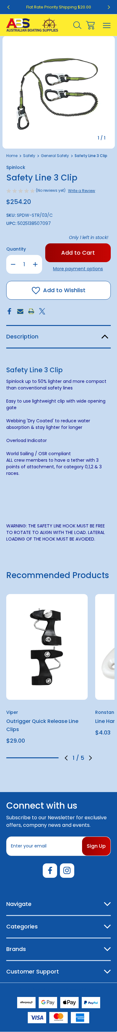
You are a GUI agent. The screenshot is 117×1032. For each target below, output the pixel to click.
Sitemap (91, 989)
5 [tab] (53, 757)
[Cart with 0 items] (90, 25)
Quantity (16, 249)
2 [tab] (22, 757)
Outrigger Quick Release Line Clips (42, 725)
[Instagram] (67, 870)
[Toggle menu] (106, 25)
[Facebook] (9, 311)
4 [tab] (43, 757)
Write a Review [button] (81, 190)
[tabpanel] (46, 671)
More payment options (78, 269)
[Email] (20, 311)
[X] (42, 311)
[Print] (31, 311)
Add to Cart (47, 691)
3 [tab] (32, 757)
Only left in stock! (88, 237)
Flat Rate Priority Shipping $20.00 (58, 7)
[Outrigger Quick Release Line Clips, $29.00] (47, 646)
